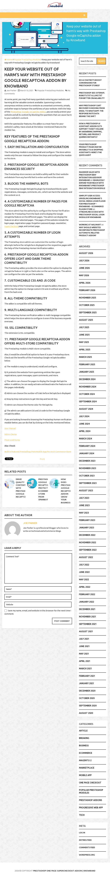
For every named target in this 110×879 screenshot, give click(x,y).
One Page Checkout (90, 782)
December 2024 (87, 379)
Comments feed (87, 847)
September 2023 (88, 483)
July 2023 (84, 498)
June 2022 (84, 572)
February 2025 (87, 364)
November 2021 (87, 616)
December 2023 (87, 461)
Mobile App (85, 775)
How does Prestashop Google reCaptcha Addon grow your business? (67, 491)
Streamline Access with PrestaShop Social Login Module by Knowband (91, 214)
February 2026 (87, 290)
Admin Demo (10, 434)
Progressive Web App (91, 807)
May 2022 (84, 579)
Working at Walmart (90, 225)
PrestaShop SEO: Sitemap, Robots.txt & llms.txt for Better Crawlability (92, 95)
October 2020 (87, 698)
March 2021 (85, 668)
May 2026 (84, 275)
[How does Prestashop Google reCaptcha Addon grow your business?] (55, 483)
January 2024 (86, 453)
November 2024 (87, 386)
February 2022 (87, 594)
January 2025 (86, 372)
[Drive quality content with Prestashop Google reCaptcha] (9, 483)
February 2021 (87, 676)
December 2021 (87, 609)
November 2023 (87, 468)
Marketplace (86, 768)
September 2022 (88, 550)
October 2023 (87, 475)
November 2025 (87, 297)
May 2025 (84, 342)
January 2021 (86, 683)
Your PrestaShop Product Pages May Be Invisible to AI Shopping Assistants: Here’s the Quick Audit (91, 149)
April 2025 (84, 349)
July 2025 (84, 327)
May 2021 (84, 653)
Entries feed (85, 840)
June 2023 (84, 505)
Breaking (84, 738)
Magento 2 (85, 760)
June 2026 (84, 268)
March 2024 (85, 438)
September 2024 (88, 401)
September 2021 (88, 624)
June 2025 (84, 335)
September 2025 (88, 312)
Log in (82, 833)
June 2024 (84, 424)
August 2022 (86, 557)
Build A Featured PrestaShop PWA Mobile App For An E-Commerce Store (37, 451)
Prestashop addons (90, 800)
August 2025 (86, 320)
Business (84, 745)
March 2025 (85, 357)
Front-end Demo (12, 440)
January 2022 (86, 602)
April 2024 (84, 431)
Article (83, 730)
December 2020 (87, 691)
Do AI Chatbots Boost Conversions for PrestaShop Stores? (90, 83)
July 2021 (84, 639)
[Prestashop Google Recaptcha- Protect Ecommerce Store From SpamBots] (32, 483)
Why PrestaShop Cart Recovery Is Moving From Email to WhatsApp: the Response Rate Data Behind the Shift (92, 110)
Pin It (42, 459)
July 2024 (84, 416)
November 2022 (87, 542)
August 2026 (86, 253)
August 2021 (86, 631)
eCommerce (85, 753)
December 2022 (87, 535)
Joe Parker (11, 90)
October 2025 (87, 305)
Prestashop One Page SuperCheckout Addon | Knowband (64, 871)
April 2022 (84, 587)
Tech (82, 815)
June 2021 (84, 646)
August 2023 (86, 490)
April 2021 (84, 661)
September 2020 (88, 705)
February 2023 (87, 520)
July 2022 (84, 564)
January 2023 (86, 527)
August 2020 (86, 713)
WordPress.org (87, 855)
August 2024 (86, 409)
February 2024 (87, 446)
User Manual (10, 428)
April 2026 (84, 283)
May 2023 (84, 513)
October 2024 (87, 394)
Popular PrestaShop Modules (50, 90)
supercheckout (11, 226)
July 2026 (84, 260)
